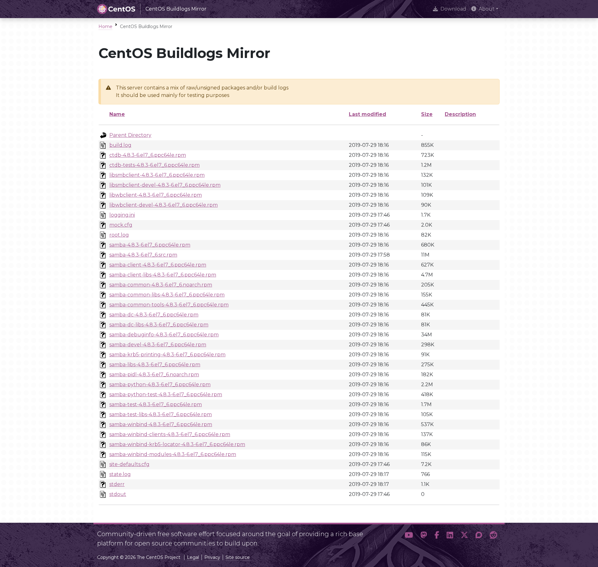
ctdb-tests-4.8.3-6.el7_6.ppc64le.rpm (154, 165)
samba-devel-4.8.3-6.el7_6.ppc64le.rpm (157, 345)
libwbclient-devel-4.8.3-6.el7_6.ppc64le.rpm (163, 205)
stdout (117, 494)
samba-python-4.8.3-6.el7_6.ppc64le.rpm (160, 384)
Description (460, 114)
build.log (120, 145)
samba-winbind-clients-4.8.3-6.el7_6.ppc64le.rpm (169, 434)
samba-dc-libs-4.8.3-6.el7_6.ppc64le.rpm (158, 325)
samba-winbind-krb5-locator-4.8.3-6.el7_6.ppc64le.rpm (177, 444)
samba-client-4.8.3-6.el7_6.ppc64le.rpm (157, 265)
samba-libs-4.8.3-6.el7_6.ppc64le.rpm (154, 365)
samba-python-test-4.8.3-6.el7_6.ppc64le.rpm (165, 394)
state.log (120, 474)
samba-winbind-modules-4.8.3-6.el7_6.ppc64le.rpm (172, 454)
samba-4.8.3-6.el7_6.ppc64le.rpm (149, 245)
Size (427, 114)
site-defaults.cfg (129, 464)
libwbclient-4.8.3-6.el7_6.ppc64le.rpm (155, 195)
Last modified (367, 114)
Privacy (212, 557)
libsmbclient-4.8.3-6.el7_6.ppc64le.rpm (157, 175)
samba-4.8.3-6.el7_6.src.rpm (143, 255)
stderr (117, 484)
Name (117, 114)
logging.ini (122, 215)
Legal (193, 557)
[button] (409, 536)
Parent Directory (130, 135)
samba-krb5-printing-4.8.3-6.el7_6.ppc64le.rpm (167, 355)
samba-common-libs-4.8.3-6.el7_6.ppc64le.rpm (167, 295)
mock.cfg (120, 225)
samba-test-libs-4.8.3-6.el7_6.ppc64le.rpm (160, 414)
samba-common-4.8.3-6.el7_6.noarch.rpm (160, 285)
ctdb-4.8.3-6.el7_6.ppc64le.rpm (147, 155)
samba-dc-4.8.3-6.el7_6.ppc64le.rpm (153, 315)
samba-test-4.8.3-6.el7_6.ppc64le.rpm (155, 404)
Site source (237, 557)
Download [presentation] (453, 9)
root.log (119, 235)
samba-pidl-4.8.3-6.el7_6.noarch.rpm (154, 374)
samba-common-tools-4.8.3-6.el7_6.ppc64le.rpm (169, 305)
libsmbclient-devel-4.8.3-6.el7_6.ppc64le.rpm (165, 185)
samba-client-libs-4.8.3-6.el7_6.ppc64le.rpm (162, 275)
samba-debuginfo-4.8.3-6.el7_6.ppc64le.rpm (164, 335)
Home (105, 26)
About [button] (487, 9)
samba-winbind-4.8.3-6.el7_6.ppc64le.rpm (160, 424)
